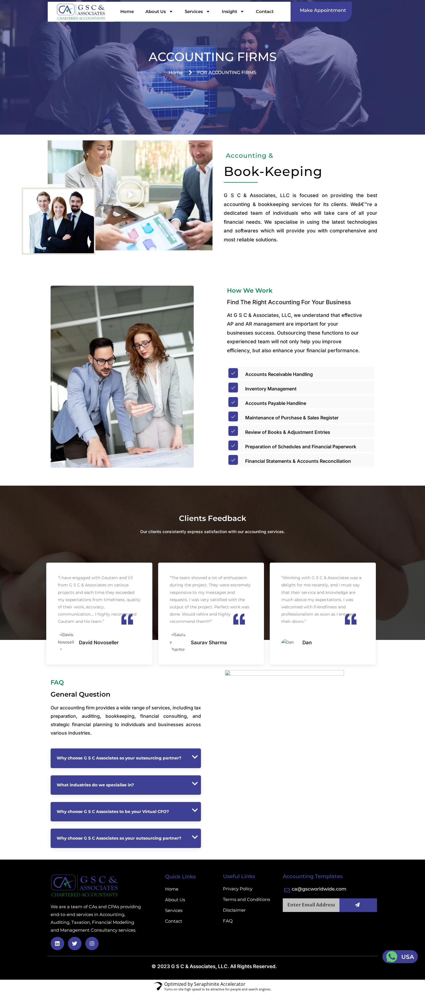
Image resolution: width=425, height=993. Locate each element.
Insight (229, 11)
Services (194, 11)
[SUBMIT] (358, 905)
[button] (130, 195)
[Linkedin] (57, 943)
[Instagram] (92, 943)
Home (127, 11)
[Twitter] (75, 943)
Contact (265, 11)
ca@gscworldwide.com (319, 889)
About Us (155, 11)
